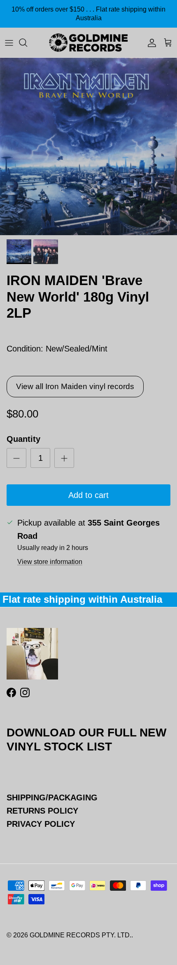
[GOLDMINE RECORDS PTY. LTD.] (88, 42)
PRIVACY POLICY (41, 823)
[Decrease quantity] (16, 458)
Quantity (23, 439)
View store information (49, 561)
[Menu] (9, 42)
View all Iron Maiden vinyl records (75, 386)
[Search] (27, 42)
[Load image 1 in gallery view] (88, 146)
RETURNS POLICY (42, 810)
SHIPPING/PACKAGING (52, 797)
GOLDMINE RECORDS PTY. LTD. (80, 935)
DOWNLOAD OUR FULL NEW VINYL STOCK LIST (86, 739)
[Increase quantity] (64, 458)
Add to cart (88, 495)
